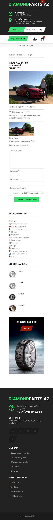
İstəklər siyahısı (16, 496)
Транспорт (28, 55)
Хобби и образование (19, 254)
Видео (19, 55)
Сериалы (14, 243)
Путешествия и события (20, 237)
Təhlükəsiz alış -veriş (18, 458)
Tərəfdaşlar (15, 466)
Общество (15, 235)
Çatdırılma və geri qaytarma (21, 453)
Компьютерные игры (19, 224)
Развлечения (16, 240)
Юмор (13, 256)
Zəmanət (14, 471)
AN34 (20, 283)
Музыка (14, 232)
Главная (22, 45)
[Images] (21, 129)
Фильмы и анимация (19, 251)
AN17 (20, 271)
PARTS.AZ (26, 4)
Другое (32, 107)
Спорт (13, 246)
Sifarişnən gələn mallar (19, 462)
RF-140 (21, 294)
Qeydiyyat (14, 487)
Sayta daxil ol (15, 483)
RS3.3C (21, 306)
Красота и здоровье (18, 226)
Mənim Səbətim (16, 492)
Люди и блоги (16, 229)
